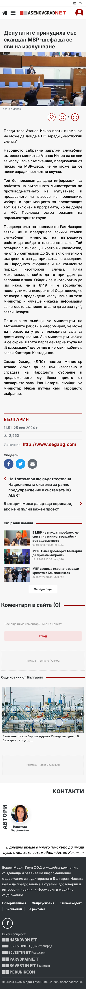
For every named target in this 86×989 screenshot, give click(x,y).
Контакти (68, 791)
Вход (43, 636)
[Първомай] (20, 959)
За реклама (36, 909)
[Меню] (13, 13)
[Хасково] (19, 940)
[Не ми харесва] (76, 117)
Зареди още (43, 589)
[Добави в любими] (52, 117)
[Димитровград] (27, 946)
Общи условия (43, 903)
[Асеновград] (43, 13)
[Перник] (18, 972)
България (16, 419)
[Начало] (4, 13)
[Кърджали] (23, 952)
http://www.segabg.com (49, 444)
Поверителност (14, 903)
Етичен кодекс (71, 903)
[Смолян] (26, 965)
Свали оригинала (15, 57)
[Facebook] (7, 923)
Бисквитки (14, 909)
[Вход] (79, 12)
